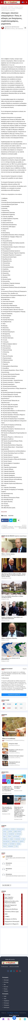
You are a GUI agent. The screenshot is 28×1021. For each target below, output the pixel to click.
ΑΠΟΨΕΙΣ (13, 829)
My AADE (7, 894)
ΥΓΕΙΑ (16, 846)
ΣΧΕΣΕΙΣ (18, 844)
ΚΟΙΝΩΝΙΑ (5, 839)
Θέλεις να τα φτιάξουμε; (8, 738)
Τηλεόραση (6, 1005)
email (21, 708)
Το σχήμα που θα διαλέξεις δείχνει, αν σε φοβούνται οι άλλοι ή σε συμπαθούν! (8, 788)
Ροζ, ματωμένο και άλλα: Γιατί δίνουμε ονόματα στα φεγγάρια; (7, 809)
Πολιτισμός (6, 1003)
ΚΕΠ (6, 914)
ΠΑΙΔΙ (23, 839)
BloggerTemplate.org (14, 1015)
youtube (9, 708)
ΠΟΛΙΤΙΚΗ (10, 7)
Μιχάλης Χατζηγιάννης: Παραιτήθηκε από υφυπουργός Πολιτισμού (12, 618)
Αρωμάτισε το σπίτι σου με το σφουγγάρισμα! (16, 750)
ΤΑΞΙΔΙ (4, 846)
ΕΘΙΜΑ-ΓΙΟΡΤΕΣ (17, 831)
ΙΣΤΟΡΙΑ (9, 836)
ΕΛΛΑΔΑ (5, 834)
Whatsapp (15, 520)
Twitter (11, 520)
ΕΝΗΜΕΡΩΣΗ (11, 834)
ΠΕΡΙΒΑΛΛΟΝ (14, 841)
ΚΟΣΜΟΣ (11, 839)
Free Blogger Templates (13, 1012)
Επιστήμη (6, 982)
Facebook (6, 520)
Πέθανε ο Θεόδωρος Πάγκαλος (9, 638)
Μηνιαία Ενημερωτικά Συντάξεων (11, 905)
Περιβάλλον (6, 1000)
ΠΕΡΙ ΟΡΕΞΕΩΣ (6, 841)
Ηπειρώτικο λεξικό (13, 743)
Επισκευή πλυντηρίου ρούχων (16, 755)
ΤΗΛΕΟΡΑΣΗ (10, 846)
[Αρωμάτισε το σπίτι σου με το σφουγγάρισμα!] (5, 751)
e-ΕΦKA (7, 916)
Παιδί (5, 996)
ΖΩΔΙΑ (4, 836)
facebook (9, 704)
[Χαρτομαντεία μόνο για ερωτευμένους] (5, 763)
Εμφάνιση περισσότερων (21, 536)
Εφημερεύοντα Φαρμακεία (11, 924)
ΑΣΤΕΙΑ (4, 831)
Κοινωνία (6, 986)
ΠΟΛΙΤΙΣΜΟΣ (12, 844)
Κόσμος (5, 988)
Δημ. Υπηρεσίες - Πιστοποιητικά (9, 897)
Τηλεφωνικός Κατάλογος (11, 909)
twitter (21, 704)
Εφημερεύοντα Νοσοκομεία (12, 921)
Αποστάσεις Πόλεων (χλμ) (12, 911)
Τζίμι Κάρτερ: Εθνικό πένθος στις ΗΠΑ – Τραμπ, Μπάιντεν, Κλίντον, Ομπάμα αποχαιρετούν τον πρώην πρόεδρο (13, 575)
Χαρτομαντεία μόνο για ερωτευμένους (14, 762)
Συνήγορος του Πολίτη (11, 919)
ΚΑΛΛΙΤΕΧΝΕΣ (16, 836)
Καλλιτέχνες (6, 1007)
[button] (26, 2)
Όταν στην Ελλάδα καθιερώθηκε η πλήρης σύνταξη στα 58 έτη (12, 597)
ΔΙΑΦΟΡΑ (10, 831)
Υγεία (5, 998)
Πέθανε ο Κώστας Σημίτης (8, 554)
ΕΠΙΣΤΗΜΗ (18, 834)
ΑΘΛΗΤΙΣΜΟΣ (6, 829)
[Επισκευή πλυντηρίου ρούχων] (5, 757)
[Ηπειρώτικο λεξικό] (5, 745)
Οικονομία (6, 980)
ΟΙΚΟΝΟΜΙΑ (17, 839)
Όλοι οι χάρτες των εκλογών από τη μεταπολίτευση (10, 659)
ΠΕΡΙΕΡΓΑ (21, 841)
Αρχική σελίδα (4, 7)
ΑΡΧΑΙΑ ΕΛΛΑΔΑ (20, 829)
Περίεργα (6, 991)
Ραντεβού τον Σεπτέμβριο (17, 787)
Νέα (5, 984)
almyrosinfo (4, 511)
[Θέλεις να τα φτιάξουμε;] (14, 726)
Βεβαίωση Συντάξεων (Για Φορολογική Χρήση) (12, 901)
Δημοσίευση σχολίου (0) (14, 694)
